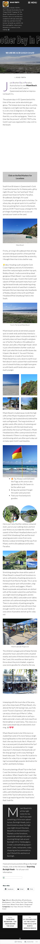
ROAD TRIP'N (14, 2)
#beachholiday (17, 900)
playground (28, 904)
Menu (34, 2)
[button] (11, 384)
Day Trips (24, 902)
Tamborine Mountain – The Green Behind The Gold (10, 922)
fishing (30, 902)
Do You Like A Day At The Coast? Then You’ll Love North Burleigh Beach (30, 923)
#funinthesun (26, 900)
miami (13, 904)
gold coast (6, 904)
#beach (8, 900)
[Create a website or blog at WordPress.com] (20, 938)
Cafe (13, 902)
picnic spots (19, 904)
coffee (17, 902)
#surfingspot (6, 902)
